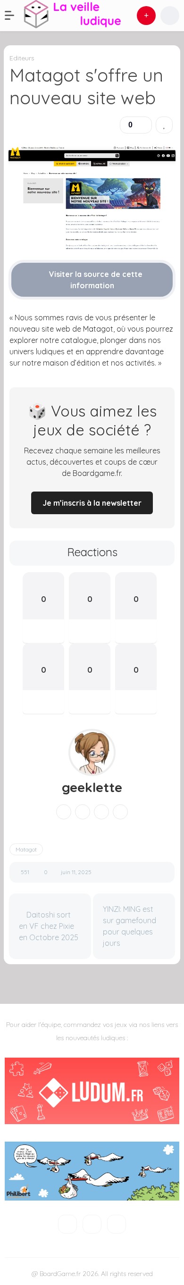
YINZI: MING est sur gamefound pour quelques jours (129, 926)
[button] (14, 15)
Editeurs (21, 58)
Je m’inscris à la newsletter (92, 503)
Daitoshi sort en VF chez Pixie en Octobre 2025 (48, 926)
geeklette (92, 787)
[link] (164, 125)
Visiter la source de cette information (94, 279)
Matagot (26, 849)
